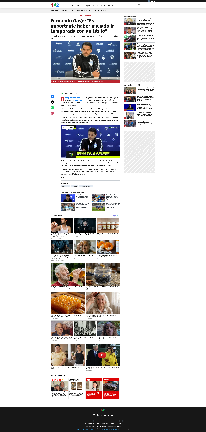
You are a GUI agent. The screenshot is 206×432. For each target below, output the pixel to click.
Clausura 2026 (65, 10)
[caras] (94, 380)
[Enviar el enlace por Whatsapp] (52, 107)
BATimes (133, 420)
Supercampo (113, 420)
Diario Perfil (74, 420)
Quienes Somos (88, 423)
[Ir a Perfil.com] (151, 1)
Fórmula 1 (80, 6)
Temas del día (54, 10)
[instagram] (94, 415)
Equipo (107, 423)
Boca (78, 10)
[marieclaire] (77, 380)
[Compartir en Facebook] (52, 96)
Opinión (99, 6)
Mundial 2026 (64, 6)
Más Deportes (108, 6)
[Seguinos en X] (101, 415)
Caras (79, 420)
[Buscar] (153, 4)
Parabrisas (106, 420)
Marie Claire (89, 420)
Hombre (95, 420)
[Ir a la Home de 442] (55, 6)
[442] (103, 410)
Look (118, 420)
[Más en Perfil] (60, 376)
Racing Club (74, 186)
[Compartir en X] (52, 102)
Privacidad (102, 423)
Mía (124, 420)
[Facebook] (98, 415)
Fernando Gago (65, 186)
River (73, 10)
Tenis (93, 6)
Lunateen (128, 420)
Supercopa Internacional (86, 186)
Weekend (101, 420)
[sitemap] (112, 415)
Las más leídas (130, 16)
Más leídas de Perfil (132, 85)
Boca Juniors (79, 100)
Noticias (84, 420)
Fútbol (72, 6)
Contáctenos (96, 423)
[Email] (52, 113)
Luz (121, 420)
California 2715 (80, 429)
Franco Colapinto (87, 10)
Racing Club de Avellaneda (74, 98)
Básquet (87, 6)
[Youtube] (105, 415)
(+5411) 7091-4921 (106, 429)
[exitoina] (59, 380)
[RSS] (108, 415)
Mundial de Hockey (101, 10)
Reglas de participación (116, 423)
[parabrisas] (111, 380)
